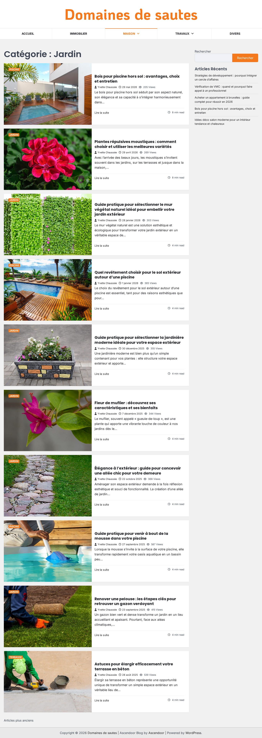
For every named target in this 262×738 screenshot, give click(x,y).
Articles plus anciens (18, 720)
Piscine (14, 69)
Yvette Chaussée (107, 87)
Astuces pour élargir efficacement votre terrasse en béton (134, 666)
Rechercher (203, 51)
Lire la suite (102, 112)
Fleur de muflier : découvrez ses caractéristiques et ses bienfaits (126, 405)
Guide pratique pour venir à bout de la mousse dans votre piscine (131, 536)
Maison (129, 33)
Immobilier (78, 33)
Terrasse (15, 657)
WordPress (193, 733)
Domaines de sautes (131, 14)
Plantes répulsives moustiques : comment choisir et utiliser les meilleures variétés (135, 144)
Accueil (28, 33)
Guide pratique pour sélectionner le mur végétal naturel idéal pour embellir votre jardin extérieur (134, 209)
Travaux (182, 33)
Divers (235, 33)
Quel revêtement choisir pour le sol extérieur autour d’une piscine (138, 275)
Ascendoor (156, 733)
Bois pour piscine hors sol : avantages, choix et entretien (137, 79)
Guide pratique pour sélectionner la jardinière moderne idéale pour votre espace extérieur (139, 340)
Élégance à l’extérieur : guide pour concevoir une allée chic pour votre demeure (138, 470)
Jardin (13, 134)
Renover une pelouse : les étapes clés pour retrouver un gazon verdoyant (135, 601)
